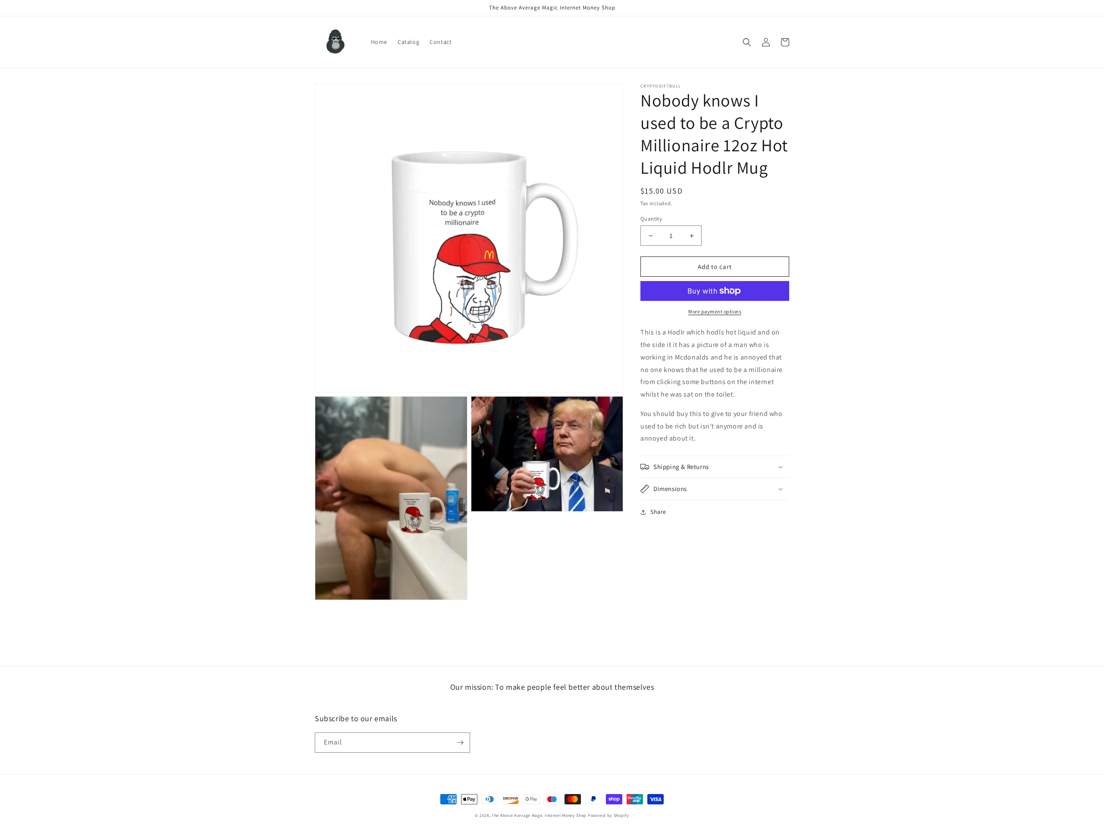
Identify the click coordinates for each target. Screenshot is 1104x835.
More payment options (714, 311)
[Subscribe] (460, 742)
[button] (746, 42)
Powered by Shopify (608, 815)
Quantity (651, 218)
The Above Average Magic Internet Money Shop (539, 815)
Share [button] (658, 512)
